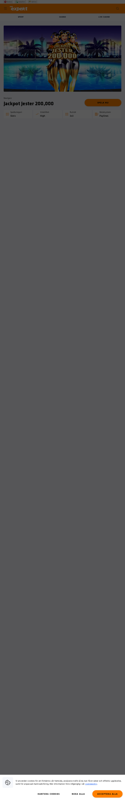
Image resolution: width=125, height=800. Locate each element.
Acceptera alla (107, 794)
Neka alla (78, 794)
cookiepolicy (91, 784)
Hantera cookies (49, 794)
